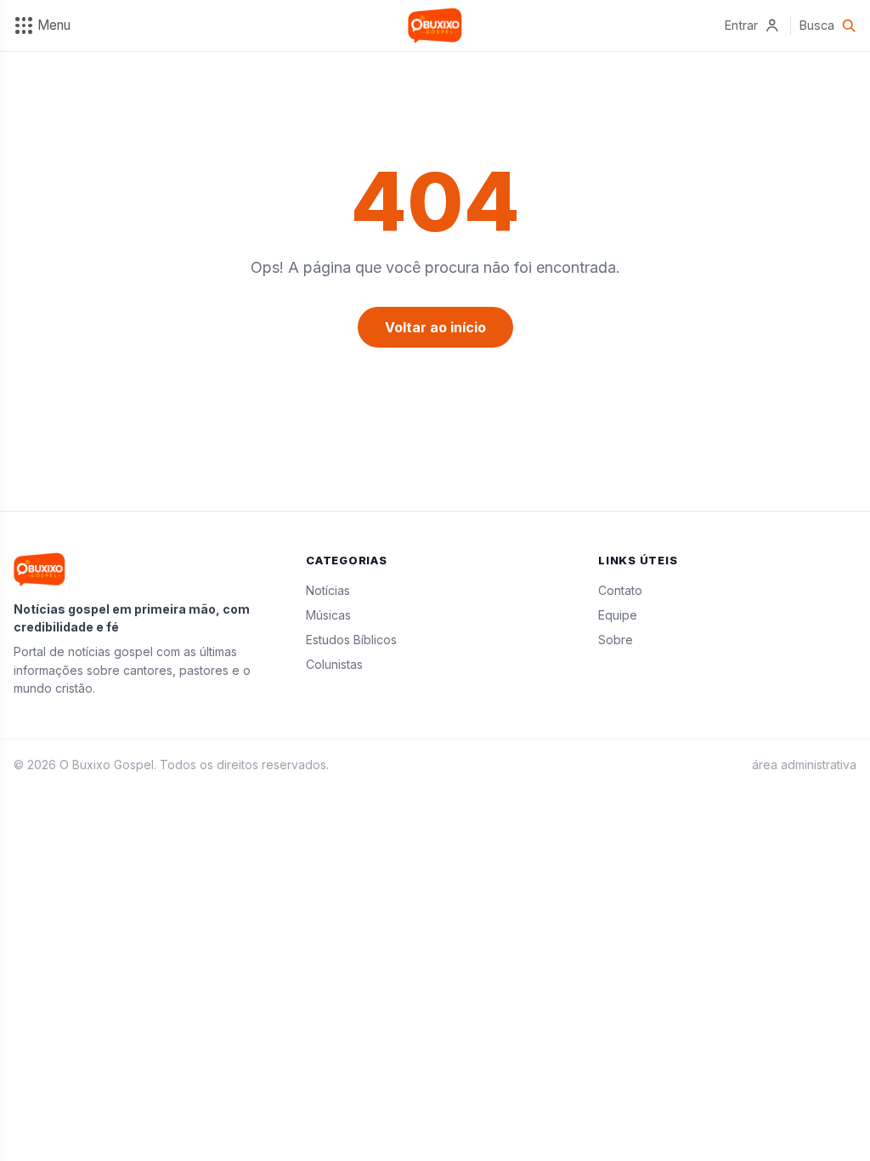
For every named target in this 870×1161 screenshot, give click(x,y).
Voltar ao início (435, 327)
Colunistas (334, 664)
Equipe (617, 615)
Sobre (615, 639)
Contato (620, 590)
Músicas (328, 615)
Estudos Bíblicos (351, 639)
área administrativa (804, 764)
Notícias (328, 590)
